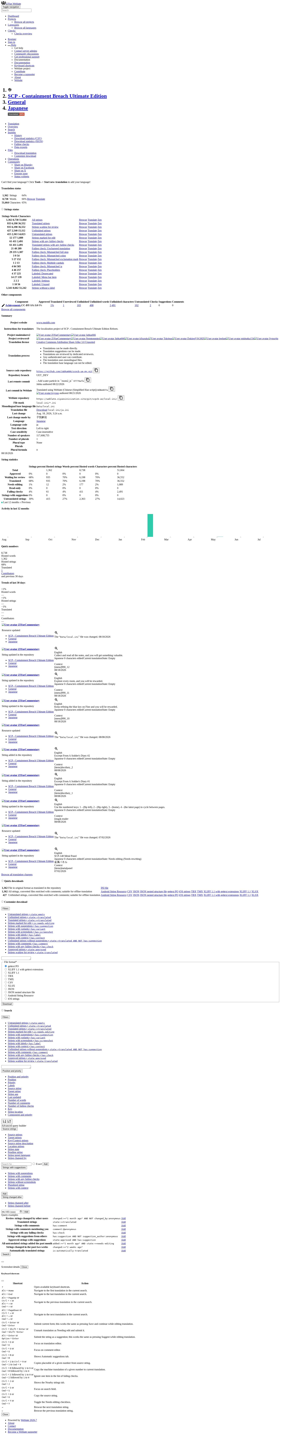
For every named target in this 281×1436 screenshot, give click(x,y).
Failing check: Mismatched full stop (50, 252)
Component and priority (20, 1114)
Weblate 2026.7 (29, 1420)
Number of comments (19, 1103)
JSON (136, 891)
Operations (13, 158)
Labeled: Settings (41, 280)
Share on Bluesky (23, 164)
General (17, 102)
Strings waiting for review (45, 227)
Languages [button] (13, 24)
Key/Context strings (18, 1140)
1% (52, 305)
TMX (200, 891)
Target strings (15, 1137)
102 (137, 305)
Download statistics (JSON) (28, 141)
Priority (11, 1082)
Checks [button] (11, 30)
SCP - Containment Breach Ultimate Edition (57, 96)
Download (41, 409)
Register (12, 39)
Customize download (25, 156)
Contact (12, 1426)
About (17, 77)
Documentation (22, 62)
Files (10, 150)
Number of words (17, 1100)
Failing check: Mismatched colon (49, 255)
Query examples (9, 1215)
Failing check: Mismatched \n (47, 266)
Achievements (13, 305)
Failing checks (21, 144)
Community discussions (26, 53)
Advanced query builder (13, 1125)
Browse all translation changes (17, 874)
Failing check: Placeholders (46, 270)
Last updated (14, 1097)
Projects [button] (12, 19)
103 (79, 305)
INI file (104, 887)
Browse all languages (25, 27)
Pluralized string (16, 1185)
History (18, 135)
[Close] (2, 1261)
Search (11, 129)
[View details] (56, 633)
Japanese (18, 108)
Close (24, 1267)
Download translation (25, 153)
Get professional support (26, 56)
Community (14, 161)
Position (12, 1079)
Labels (11, 1085)
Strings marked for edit (43, 237)
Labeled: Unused (40, 284)
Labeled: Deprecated (42, 273)
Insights (12, 132)
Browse (31, 199)
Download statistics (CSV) (28, 138)
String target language (19, 1155)
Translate (40, 199)
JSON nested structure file (153, 891)
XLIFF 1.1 (245, 891)
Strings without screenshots (22, 1182)
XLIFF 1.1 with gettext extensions (221, 891)
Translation (13, 123)
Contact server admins (25, 51)
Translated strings (41, 223)
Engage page (21, 173)
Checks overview (23, 33)
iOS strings (184, 891)
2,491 (113, 305)
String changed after (18, 1202)
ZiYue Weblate (13, 3)
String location (15, 1111)
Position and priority (18, 1076)
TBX (193, 891)
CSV (129, 891)
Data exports (20, 147)
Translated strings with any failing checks (53, 244)
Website (18, 80)
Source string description (20, 1143)
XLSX (254, 891)
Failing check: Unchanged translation (51, 248)
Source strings (15, 1134)
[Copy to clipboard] (96, 370)
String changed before (19, 1205)
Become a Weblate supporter (22, 1431)
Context (58, 664)
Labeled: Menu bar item (44, 277)
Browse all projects (24, 22)
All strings (37, 219)
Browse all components (13, 309)
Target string (14, 1091)
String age (13, 1094)
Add (45, 1164)
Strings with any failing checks (47, 241)
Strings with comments (19, 1176)
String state (13, 1149)
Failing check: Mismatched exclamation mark (55, 259)
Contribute (19, 71)
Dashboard (13, 16)
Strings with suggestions (20, 1173)
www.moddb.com (45, 322)
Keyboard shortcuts (24, 65)
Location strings (16, 1146)
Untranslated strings (42, 234)
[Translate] (3, 306)
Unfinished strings (41, 230)
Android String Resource (114, 891)
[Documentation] (2, 209)
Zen (100, 219)
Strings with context (18, 1187)
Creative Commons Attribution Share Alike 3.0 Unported (65, 342)
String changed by (17, 1158)
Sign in (11, 42)
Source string (14, 1088)
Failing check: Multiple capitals (48, 262)
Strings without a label (43, 287)
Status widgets (21, 176)
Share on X (20, 170)
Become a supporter (24, 74)
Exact (38, 1164)
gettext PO (172, 891)
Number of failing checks (21, 1106)
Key (10, 1108)
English (58, 652)
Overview (13, 126)
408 (92, 305)
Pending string (15, 1152)
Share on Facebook (24, 167)
